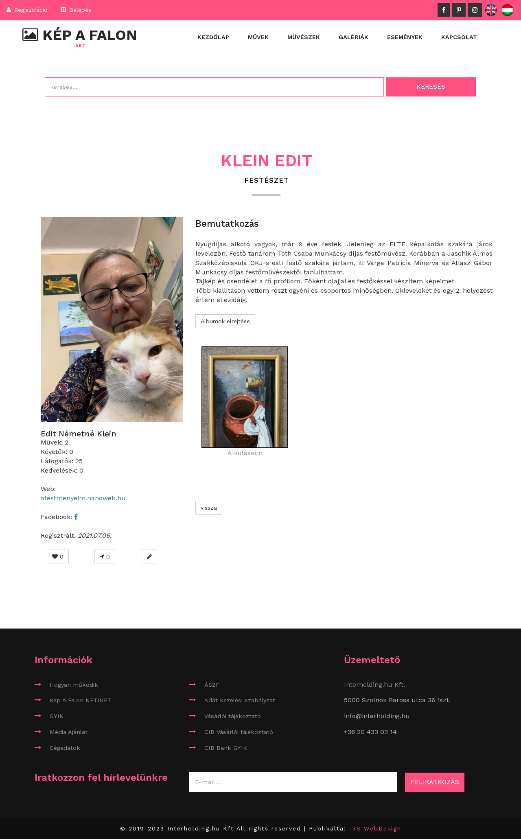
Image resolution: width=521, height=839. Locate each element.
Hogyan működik (74, 684)
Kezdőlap (213, 37)
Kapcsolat (459, 37)
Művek (258, 37)
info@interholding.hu (377, 716)
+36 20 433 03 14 (370, 732)
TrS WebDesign (375, 828)
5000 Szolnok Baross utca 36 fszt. (397, 700)
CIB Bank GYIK (225, 748)
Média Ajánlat (69, 732)
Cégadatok (65, 748)
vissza (209, 507)
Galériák (353, 37)
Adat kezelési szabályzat (239, 700)
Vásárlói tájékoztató (232, 716)
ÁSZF (211, 684)
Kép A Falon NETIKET (81, 700)
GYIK (56, 716)
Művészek (303, 37)
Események (404, 37)
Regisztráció (30, 10)
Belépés (79, 10)
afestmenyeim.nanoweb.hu (83, 498)
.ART (80, 46)
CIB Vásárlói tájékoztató (238, 732)
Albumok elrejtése (225, 321)
